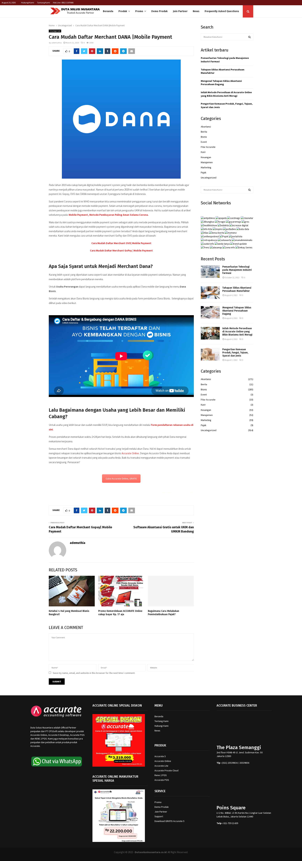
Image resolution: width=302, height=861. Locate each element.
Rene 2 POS (160, 775)
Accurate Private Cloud (166, 770)
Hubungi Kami (27, 2)
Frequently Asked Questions (222, 11)
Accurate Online (130, 453)
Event (204, 141)
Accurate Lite (161, 765)
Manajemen (207, 162)
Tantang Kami (43, 2)
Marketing (206, 167)
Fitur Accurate (208, 146)
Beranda (108, 11)
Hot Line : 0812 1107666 (63, 2)
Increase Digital (160, 856)
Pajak (203, 172)
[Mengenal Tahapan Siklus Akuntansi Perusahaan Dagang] (210, 312)
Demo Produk (159, 11)
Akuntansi (206, 126)
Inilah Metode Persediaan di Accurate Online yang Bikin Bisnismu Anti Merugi (226, 94)
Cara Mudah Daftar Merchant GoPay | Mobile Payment (121, 250)
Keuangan (206, 157)
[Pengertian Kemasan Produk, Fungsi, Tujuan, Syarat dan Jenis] (210, 354)
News (196, 11)
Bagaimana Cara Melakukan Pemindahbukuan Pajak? (163, 613)
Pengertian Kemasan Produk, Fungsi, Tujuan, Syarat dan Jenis (235, 352)
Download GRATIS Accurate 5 (169, 821)
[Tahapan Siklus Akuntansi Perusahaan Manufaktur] (210, 292)
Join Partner (180, 11)
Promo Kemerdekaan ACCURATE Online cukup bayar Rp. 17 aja (120, 613)
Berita (204, 131)
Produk (122, 11)
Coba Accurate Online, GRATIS (121, 478)
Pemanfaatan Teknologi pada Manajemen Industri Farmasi (237, 270)
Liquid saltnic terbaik (181, 493)
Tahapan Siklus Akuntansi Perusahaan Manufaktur (236, 289)
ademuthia (56, 42)
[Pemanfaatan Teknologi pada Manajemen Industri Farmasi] (210, 271)
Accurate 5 (160, 756)
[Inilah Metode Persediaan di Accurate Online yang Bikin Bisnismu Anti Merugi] (210, 333)
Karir (203, 152)
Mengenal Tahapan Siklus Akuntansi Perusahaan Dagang (221, 82)
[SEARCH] (249, 36)
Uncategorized (55, 31)
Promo (139, 11)
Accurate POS (161, 780)
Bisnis (204, 136)
